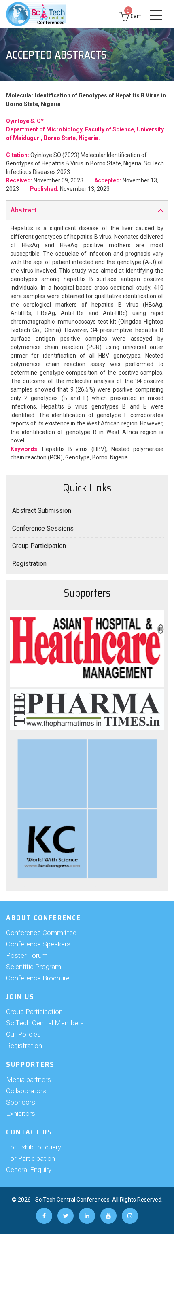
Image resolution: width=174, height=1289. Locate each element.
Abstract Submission (41, 510)
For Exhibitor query (33, 1147)
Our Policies (23, 1034)
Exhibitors (20, 1113)
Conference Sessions (43, 528)
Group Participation (39, 546)
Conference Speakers (38, 944)
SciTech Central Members (45, 1023)
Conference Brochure (38, 978)
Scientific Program (33, 967)
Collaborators (26, 1091)
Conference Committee (41, 933)
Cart (134, 16)
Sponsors (20, 1102)
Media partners (28, 1079)
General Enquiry (28, 1170)
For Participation (30, 1158)
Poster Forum (27, 955)
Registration (29, 563)
